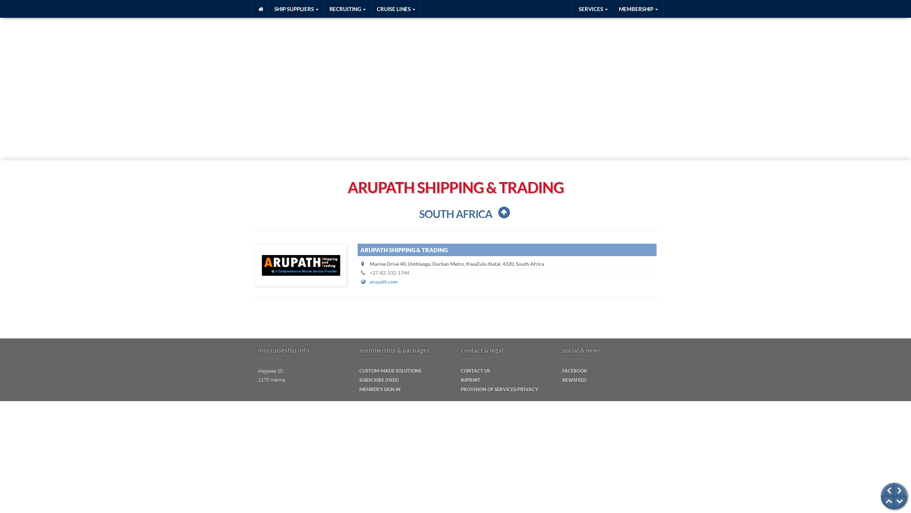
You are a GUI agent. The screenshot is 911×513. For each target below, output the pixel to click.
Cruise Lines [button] (394, 9)
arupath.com (384, 282)
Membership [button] (636, 9)
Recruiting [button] (346, 9)
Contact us (475, 371)
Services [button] (591, 9)
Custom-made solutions (390, 371)
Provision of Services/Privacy (499, 389)
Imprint (470, 380)
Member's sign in (380, 389)
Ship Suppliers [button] (294, 9)
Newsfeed (574, 380)
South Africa (455, 213)
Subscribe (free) (379, 380)
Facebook (574, 371)
